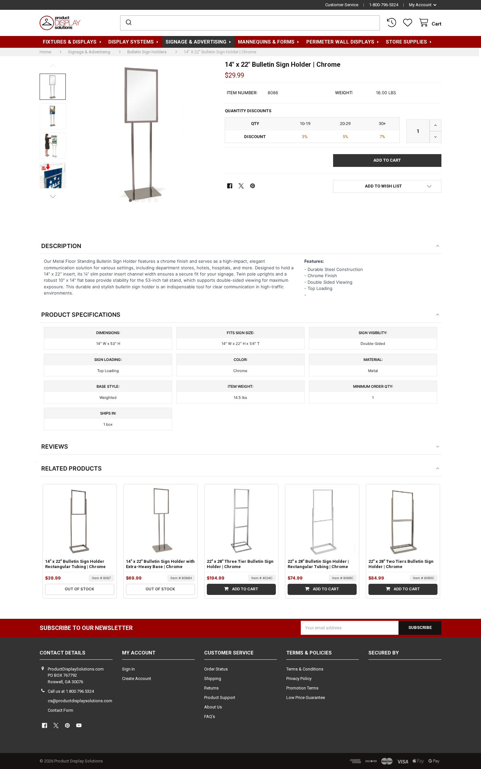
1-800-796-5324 (383, 4)
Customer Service (341, 4)
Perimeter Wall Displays (340, 42)
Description (61, 245)
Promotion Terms (302, 688)
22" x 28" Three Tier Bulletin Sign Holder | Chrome (240, 564)
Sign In (128, 669)
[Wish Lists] (409, 22)
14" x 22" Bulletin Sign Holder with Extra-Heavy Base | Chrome (160, 564)
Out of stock (79, 589)
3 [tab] (143, 200)
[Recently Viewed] (392, 22)
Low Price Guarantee (305, 697)
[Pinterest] (253, 186)
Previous (53, 65)
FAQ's (209, 716)
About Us (213, 707)
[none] (53, 87)
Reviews (54, 446)
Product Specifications (80, 314)
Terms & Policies (309, 653)
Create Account (136, 678)
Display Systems (131, 42)
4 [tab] (149, 200)
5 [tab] (155, 200)
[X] (241, 186)
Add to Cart (244, 589)
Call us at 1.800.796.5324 (71, 691)
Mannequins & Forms (266, 42)
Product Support (219, 697)
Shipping (212, 678)
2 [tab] (136, 200)
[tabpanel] (143, 133)
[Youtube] (79, 726)
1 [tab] (130, 200)
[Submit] (128, 23)
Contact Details (62, 653)
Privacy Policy (299, 678)
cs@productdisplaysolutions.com (80, 700)
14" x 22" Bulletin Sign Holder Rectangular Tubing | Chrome (75, 564)
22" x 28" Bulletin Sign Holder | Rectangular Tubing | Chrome (318, 564)
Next (53, 196)
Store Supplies (406, 42)
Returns (211, 688)
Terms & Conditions (304, 669)
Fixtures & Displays (70, 42)
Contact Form (60, 710)
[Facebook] (230, 186)
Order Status (216, 669)
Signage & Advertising (196, 42)
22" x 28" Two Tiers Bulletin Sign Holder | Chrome (401, 564)
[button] (387, 186)
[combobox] (250, 22)
